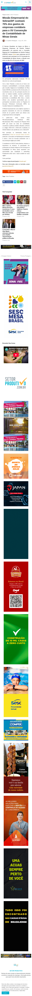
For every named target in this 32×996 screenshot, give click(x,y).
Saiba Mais (22, 990)
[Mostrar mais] (3, 185)
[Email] (24, 181)
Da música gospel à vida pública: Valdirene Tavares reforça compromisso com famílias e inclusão (23, 210)
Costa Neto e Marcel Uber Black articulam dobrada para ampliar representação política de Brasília (8, 234)
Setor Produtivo (14, 14)
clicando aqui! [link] (22, 161)
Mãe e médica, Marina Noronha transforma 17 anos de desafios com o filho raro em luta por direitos (8, 210)
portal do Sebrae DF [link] (8, 166)
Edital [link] (14, 54)
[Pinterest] (21, 181)
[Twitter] (15, 181)
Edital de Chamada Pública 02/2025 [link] (20, 134)
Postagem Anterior (6, 256)
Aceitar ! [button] (5, 993)
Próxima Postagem (25, 256)
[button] (2, 2)
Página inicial (5, 14)
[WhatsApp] (18, 181)
